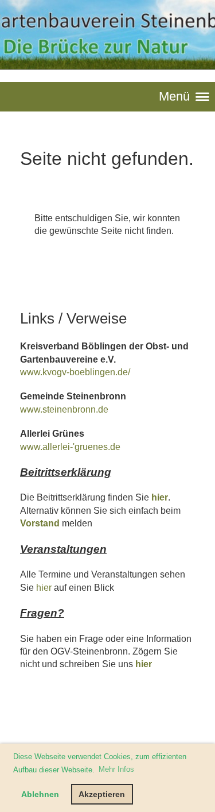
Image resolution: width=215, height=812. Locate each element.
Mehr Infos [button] (116, 769)
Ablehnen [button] (40, 794)
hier (159, 497)
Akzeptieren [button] (102, 794)
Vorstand (40, 523)
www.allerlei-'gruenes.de (70, 447)
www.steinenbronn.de (64, 409)
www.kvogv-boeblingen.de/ (75, 372)
